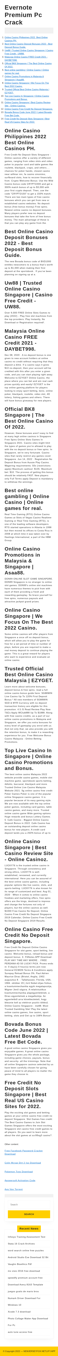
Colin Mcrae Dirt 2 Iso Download (23, 1163)
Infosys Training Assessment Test (26, 1237)
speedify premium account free (25, 1278)
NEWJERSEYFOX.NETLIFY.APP (39, 1351)
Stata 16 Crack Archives (21, 1243)
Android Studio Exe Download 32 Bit (28, 1257)
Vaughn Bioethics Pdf (20, 1264)
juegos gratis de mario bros (23, 1291)
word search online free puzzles (26, 1250)
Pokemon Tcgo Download (19, 1171)
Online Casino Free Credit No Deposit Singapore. (29, 109)
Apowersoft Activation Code (20, 1180)
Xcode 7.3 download (19, 1311)
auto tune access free (20, 1332)
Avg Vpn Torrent (14, 1189)
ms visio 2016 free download (24, 1271)
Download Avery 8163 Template (25, 1284)
